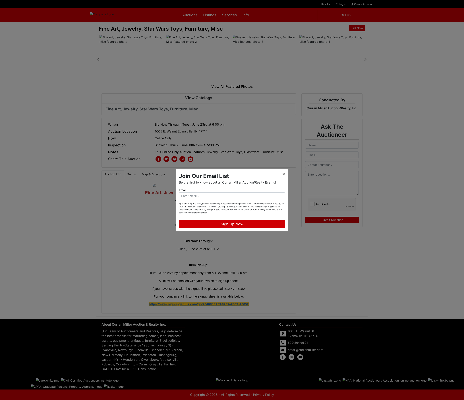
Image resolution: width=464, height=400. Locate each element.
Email (182, 190)
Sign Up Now (232, 224)
